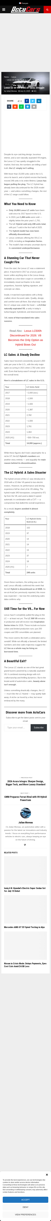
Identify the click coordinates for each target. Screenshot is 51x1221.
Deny (25, 1207)
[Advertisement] (25, 41)
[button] (47, 1174)
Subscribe (39, 727)
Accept (25, 1200)
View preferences (25, 1214)
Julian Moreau (11, 91)
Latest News (21, 84)
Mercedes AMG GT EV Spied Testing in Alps (24, 927)
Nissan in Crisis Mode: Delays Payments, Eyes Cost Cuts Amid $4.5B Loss (25, 965)
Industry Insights (10, 84)
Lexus (28, 84)
